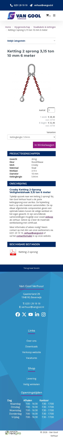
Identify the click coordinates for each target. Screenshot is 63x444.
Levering (31, 378)
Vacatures (31, 358)
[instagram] (44, 317)
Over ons (31, 340)
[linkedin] (38, 317)
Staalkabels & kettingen (44, 27)
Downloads (31, 346)
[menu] (54, 15)
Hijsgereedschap (22, 27)
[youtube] (31, 317)
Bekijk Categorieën (16, 40)
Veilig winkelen (31, 384)
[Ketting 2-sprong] (31, 83)
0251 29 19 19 (31, 303)
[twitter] (25, 317)
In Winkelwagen (44, 145)
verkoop (49, 216)
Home (8, 27)
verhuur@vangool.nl (33, 233)
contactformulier (24, 236)
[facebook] (18, 317)
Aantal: (42, 110)
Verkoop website (31, 352)
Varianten (51, 132)
